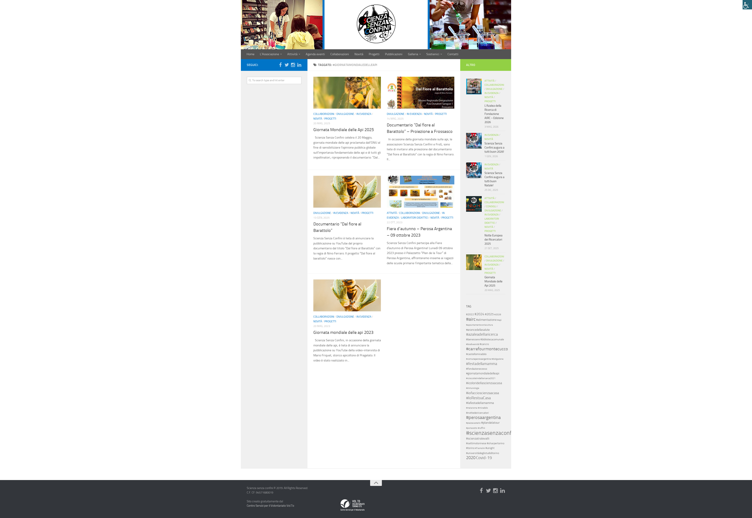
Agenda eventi (315, 54)
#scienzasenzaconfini (491, 433)
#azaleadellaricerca (482, 334)
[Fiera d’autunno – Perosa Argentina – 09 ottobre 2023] (420, 192)
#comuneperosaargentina (478, 359)
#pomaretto (471, 428)
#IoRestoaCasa (478, 397)
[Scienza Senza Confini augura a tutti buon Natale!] (474, 170)
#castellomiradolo (476, 354)
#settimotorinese (476, 443)
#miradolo (483, 407)
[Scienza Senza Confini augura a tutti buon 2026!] (474, 141)
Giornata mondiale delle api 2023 (343, 332)
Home (250, 54)
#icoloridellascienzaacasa (484, 383)
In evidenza (363, 114)
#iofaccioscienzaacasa (482, 393)
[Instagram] (293, 64)
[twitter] (286, 64)
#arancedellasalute (478, 330)
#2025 (489, 314)
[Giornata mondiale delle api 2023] (347, 295)
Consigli (491, 206)
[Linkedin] (299, 64)
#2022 (470, 314)
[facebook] (280, 64)
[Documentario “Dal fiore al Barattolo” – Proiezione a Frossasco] (420, 93)
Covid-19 (484, 457)
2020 (470, 457)
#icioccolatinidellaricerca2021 (480, 378)
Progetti (374, 54)
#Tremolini (480, 448)
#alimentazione (486, 320)
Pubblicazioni (393, 54)
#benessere (473, 339)
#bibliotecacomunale (492, 339)
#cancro (484, 344)
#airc (470, 319)
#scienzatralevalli (477, 438)
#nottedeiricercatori (477, 412)
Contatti (452, 54)
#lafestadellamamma (480, 403)
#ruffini (481, 428)
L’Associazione (269, 54)
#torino (470, 448)
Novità (358, 54)
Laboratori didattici (414, 217)
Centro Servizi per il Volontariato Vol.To (270, 505)
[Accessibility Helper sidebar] (747, 4)
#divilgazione (497, 359)
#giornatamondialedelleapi (482, 373)
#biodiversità (472, 344)
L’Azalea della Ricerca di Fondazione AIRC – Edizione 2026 (494, 114)
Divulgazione (345, 114)
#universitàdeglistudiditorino (482, 453)
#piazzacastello (473, 423)
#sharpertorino (495, 443)
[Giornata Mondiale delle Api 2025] (347, 93)
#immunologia (472, 388)
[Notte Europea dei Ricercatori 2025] (474, 204)
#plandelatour (490, 422)
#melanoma (471, 408)
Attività (292, 54)
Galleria (413, 54)
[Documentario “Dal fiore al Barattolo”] (347, 192)
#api (499, 320)
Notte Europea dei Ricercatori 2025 (493, 239)
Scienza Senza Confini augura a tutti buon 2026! (494, 147)
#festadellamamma (481, 363)
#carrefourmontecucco (487, 348)
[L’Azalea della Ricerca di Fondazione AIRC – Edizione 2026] (474, 86)
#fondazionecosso (476, 368)
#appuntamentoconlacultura (479, 325)
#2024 (479, 314)
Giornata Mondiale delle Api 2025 (343, 129)
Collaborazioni (339, 54)
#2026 (497, 314)
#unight (489, 448)
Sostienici (432, 54)
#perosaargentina (483, 417)
